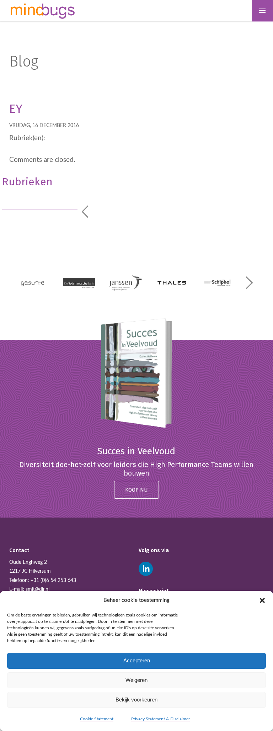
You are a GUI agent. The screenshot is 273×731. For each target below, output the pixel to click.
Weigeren (136, 680)
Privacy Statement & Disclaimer (160, 719)
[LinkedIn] (146, 569)
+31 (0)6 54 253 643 (53, 580)
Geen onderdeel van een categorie (38, 198)
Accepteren (136, 660)
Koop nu (136, 490)
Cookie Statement (96, 719)
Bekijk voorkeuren (136, 699)
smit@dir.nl (37, 589)
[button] (262, 600)
